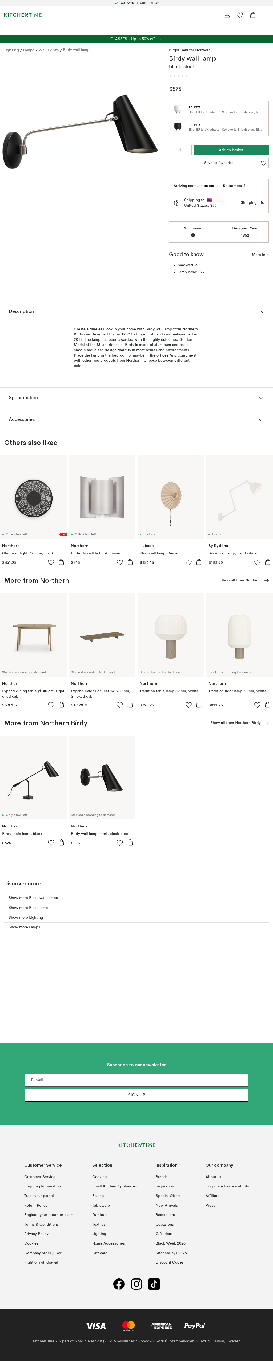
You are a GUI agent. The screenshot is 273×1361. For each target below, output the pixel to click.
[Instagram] (136, 1284)
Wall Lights (49, 50)
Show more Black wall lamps (33, 898)
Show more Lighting (26, 918)
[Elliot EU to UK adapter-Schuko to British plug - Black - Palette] (177, 127)
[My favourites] (240, 15)
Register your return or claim (49, 1215)
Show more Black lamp (28, 908)
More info (260, 255)
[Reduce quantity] (172, 150)
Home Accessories (108, 1243)
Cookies (31, 1243)
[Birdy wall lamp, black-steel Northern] (81, 138)
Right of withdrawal (41, 1262)
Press (210, 1205)
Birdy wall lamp (76, 50)
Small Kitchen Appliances (114, 1186)
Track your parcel (39, 1196)
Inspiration (165, 1186)
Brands (162, 1177)
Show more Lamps (24, 927)
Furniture (100, 1215)
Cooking (99, 1177)
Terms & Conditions (41, 1224)
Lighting (11, 50)
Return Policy (35, 1205)
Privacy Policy (36, 1234)
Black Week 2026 (171, 1243)
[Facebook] (119, 1284)
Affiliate (212, 1196)
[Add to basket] (61, 562)
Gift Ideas (164, 1234)
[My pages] (227, 15)
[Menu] (265, 15)
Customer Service (39, 1177)
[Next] (153, 139)
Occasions (165, 1224)
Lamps (28, 50)
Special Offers (168, 1196)
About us (213, 1177)
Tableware (101, 1205)
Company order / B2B (43, 1253)
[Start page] (23, 15)
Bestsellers (165, 1215)
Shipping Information (42, 1186)
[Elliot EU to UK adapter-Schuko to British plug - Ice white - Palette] (177, 110)
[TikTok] (154, 1284)
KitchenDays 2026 (171, 1253)
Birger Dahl (178, 50)
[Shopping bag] (252, 15)
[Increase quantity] (188, 150)
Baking (98, 1196)
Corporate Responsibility (227, 1186)
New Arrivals (167, 1205)
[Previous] (9, 139)
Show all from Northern (240, 580)
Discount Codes (170, 1262)
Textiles (99, 1224)
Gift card (100, 1253)
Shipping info (252, 203)
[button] (178, 76)
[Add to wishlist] (51, 562)
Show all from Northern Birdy (235, 723)
